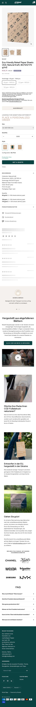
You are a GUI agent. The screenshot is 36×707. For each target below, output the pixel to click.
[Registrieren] (27, 670)
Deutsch (16, 687)
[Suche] (6, 2)
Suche (21, 679)
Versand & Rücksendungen (13, 213)
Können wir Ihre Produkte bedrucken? (13, 609)
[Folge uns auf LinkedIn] (11, 681)
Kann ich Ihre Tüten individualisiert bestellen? (16, 614)
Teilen (4, 167)
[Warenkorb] (33, 2)
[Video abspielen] (18, 358)
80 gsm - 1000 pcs (9, 82)
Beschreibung (6, 173)
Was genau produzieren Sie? (10, 604)
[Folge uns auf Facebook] (4, 681)
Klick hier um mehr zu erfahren (18, 343)
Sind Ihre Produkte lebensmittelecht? (13, 599)
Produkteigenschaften (9, 207)
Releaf (4, 59)
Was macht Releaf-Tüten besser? (12, 594)
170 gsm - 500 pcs (23, 82)
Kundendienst (9, 217)
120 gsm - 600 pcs (9, 87)
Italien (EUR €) (7, 687)
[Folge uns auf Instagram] (8, 681)
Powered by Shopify (15, 692)
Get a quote (18, 162)
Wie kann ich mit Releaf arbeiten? (12, 620)
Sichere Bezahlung (10, 221)
